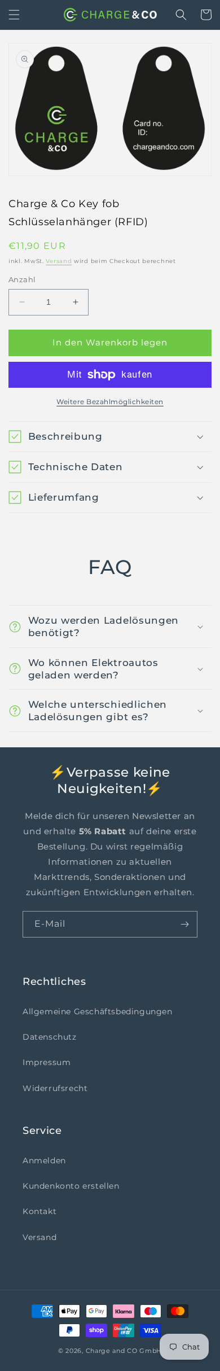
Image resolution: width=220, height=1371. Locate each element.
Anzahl (22, 279)
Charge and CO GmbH (124, 1351)
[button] (14, 14)
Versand (59, 261)
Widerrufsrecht (55, 1088)
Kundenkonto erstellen (71, 1186)
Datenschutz (50, 1037)
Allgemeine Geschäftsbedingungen (98, 1011)
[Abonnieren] (184, 924)
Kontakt (39, 1211)
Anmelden (44, 1160)
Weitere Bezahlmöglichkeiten (110, 401)
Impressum (47, 1062)
